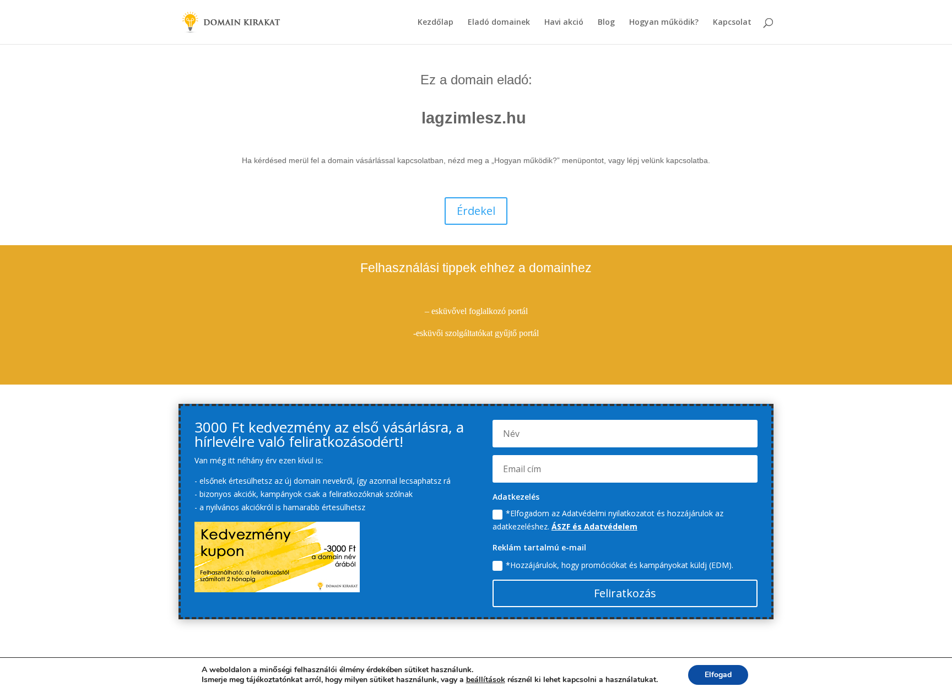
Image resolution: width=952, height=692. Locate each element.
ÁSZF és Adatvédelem (594, 526)
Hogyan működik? (664, 22)
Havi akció (563, 22)
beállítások (485, 680)
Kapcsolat (732, 22)
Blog (606, 22)
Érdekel (476, 210)
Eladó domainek (499, 22)
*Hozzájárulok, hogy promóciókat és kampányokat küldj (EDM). (619, 565)
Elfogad (718, 674)
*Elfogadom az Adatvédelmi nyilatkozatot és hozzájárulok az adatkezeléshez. (608, 520)
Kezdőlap (435, 22)
